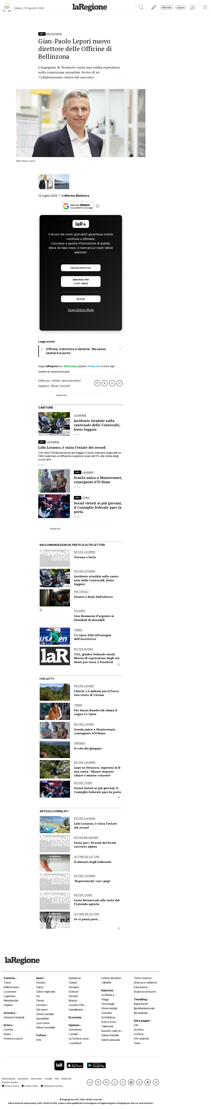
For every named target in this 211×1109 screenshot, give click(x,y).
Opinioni (74, 1025)
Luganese (9, 996)
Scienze (73, 991)
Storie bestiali (109, 1008)
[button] (90, 1082)
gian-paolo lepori (71, 380)
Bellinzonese (11, 987)
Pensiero (74, 987)
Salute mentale (110, 1035)
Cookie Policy (31, 1086)
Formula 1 (41, 1005)
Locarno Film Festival (76, 1005)
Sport (40, 978)
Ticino (7, 982)
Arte (38, 1039)
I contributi (75, 1043)
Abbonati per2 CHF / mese (81, 281)
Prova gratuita (81, 268)
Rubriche (107, 990)
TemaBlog (141, 999)
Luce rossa (42, 1023)
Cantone (10, 978)
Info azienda (141, 1038)
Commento (75, 1029)
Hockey (40, 982)
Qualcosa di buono (145, 991)
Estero (8, 1025)
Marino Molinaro (76, 195)
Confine (8, 1029)
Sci (38, 996)
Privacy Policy (11, 1086)
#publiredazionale (144, 1008)
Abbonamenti (8, 1078)
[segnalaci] (154, 7)
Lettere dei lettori (111, 978)
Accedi (81, 299)
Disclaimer (23, 1078)
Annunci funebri (10, 1082)
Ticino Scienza (142, 978)
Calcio (40, 987)
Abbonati (166, 7)
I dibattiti (106, 982)
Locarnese (10, 991)
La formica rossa (79, 1038)
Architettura (108, 1017)
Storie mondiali (45, 1014)
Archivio (139, 1029)
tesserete (65, 385)
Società (73, 996)
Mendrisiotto (11, 1000)
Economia (75, 1017)
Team (137, 1043)
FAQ (57, 1078)
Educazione (141, 987)
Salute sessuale (110, 1039)
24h (136, 1025)
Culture (41, 1035)
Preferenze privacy (53, 1086)
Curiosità (106, 1013)
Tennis (40, 1000)
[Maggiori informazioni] (98, 206)
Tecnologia (108, 1003)
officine (54, 385)
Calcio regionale (45, 991)
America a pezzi (13, 1038)
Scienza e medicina (145, 982)
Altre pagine (142, 1020)
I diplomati (107, 1026)
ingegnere (43, 385)
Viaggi (104, 999)
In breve (138, 1034)
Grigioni (8, 1005)
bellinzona (44, 380)
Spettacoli (75, 978)
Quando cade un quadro (111, 1031)
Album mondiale (45, 1027)
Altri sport (41, 1009)
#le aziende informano (140, 1013)
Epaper (181, 7)
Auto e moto (108, 1021)
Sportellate (42, 1018)
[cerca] (141, 7)
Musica (73, 1000)
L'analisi (73, 1034)
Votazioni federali (14, 1017)
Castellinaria (76, 1009)
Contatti (48, 1078)
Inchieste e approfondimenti (111, 995)
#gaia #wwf (141, 1003)
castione (55, 380)
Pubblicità (66, 1078)
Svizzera (10, 1013)
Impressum (36, 1078)
